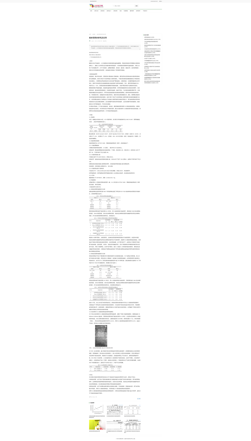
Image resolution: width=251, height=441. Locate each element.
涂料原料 (115, 10)
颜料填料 (132, 10)
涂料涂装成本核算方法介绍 (150, 39)
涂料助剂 (102, 10)
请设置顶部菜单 (93, 1)
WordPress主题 (132, 438)
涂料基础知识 (147, 37)
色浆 (121, 10)
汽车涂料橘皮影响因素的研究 (151, 41)
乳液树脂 (126, 10)
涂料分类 (96, 10)
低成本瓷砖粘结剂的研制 (129, 416)
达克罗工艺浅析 (148, 58)
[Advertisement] (125, 23)
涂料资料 (138, 10)
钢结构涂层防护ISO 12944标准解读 (152, 45)
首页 (91, 10)
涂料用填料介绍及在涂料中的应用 (152, 70)
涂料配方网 (121, 438)
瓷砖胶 (93, 34)
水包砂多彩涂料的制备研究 (150, 49)
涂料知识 (109, 10)
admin (93, 41)
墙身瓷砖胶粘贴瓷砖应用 (94, 431)
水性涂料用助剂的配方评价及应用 (152, 62)
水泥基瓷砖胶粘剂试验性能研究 (113, 416)
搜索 (137, 5)
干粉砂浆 (145, 10)
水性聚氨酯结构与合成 (149, 60)
